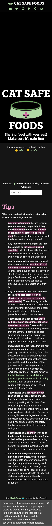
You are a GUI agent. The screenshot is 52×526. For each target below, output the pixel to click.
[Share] (35, 9)
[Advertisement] (26, 167)
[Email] (10, 9)
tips (15, 183)
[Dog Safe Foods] (41, 9)
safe (19, 150)
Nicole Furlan (17, 498)
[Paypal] (29, 9)
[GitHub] (23, 9)
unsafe (31, 150)
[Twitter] (16, 9)
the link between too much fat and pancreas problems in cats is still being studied (28, 378)
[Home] (26, 3)
